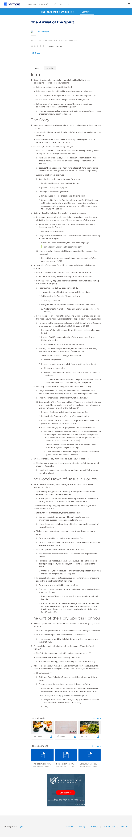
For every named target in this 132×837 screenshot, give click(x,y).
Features (69, 826)
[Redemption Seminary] (66, 790)
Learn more (87, 11)
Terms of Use (109, 826)
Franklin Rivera (61, 766)
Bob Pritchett (38, 766)
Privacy (94, 826)
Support (124, 826)
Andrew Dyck (43, 31)
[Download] (51, 736)
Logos (20, 826)
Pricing (82, 826)
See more (96, 718)
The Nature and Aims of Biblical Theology (51, 763)
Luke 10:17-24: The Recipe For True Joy (96, 763)
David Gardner (85, 766)
